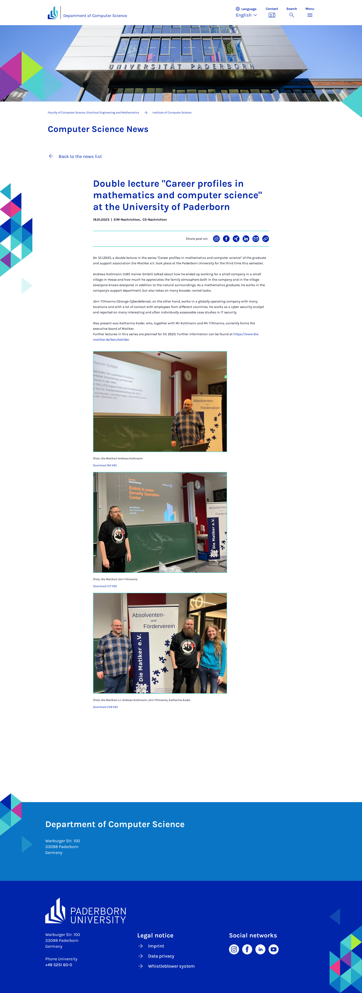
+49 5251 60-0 (58, 964)
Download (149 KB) (105, 707)
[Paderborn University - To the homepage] (53, 12)
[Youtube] (274, 949)
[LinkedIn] (260, 949)
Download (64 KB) (105, 465)
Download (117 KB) (105, 586)
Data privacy (161, 956)
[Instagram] (234, 949)
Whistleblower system (171, 966)
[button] (248, 12)
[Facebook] (247, 949)
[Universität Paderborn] (181, 911)
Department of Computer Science (95, 15)
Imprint (156, 946)
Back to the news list (80, 156)
